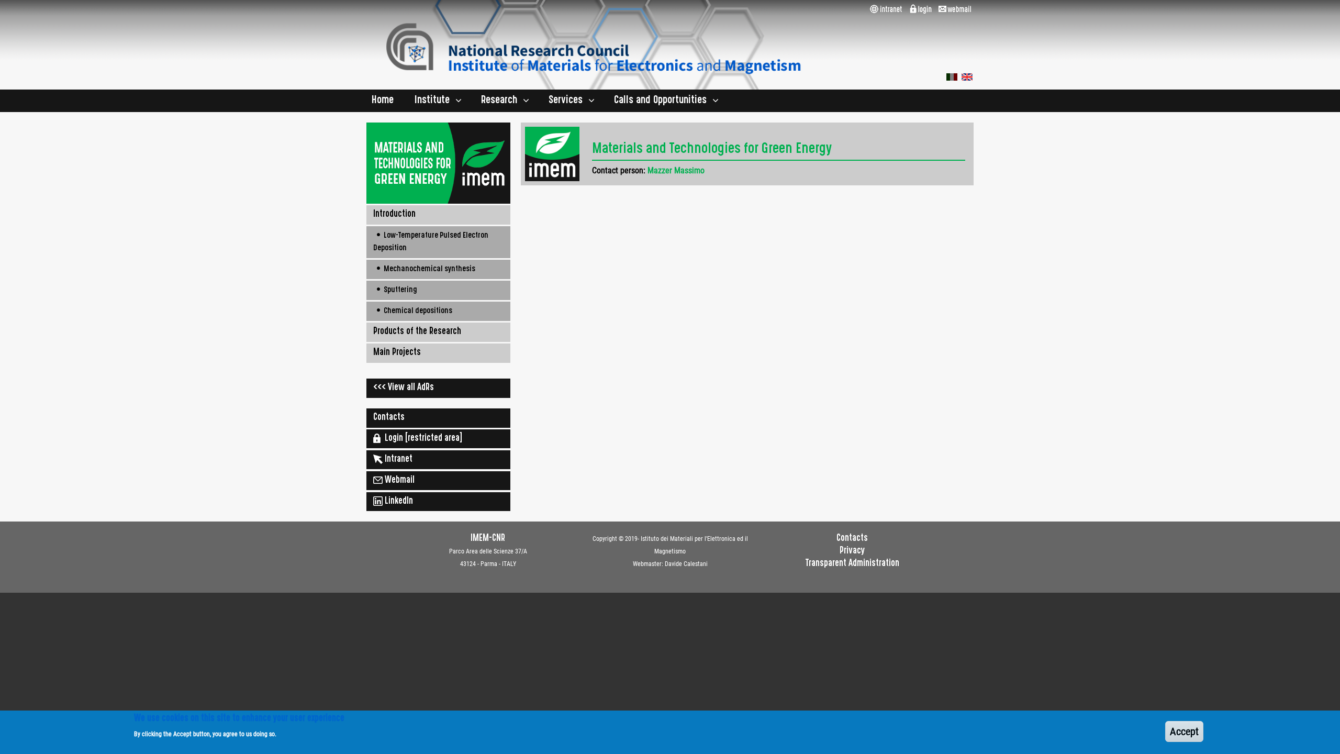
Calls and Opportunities (660, 100)
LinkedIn (398, 501)
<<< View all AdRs (403, 388)
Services (566, 100)
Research (499, 100)
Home (383, 100)
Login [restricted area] (421, 439)
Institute (432, 100)
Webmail (399, 481)
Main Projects (397, 353)
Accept (1184, 731)
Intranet (397, 460)
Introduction (394, 215)
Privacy (852, 551)
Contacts (389, 418)
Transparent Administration (852, 564)
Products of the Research (417, 332)
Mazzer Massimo (676, 170)
